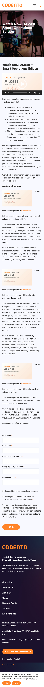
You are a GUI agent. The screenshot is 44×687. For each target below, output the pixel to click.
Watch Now (26, 211)
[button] (22, 84)
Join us (6, 608)
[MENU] (34, 5)
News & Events (9, 603)
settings (34, 679)
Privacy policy (8, 664)
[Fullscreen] (38, 93)
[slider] (20, 92)
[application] (22, 84)
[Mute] (35, 93)
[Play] (5, 93)
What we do (8, 587)
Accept (16, 683)
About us (6, 592)
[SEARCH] (39, 5)
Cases (5, 598)
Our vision (7, 582)
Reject (6, 683)
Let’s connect (9, 613)
